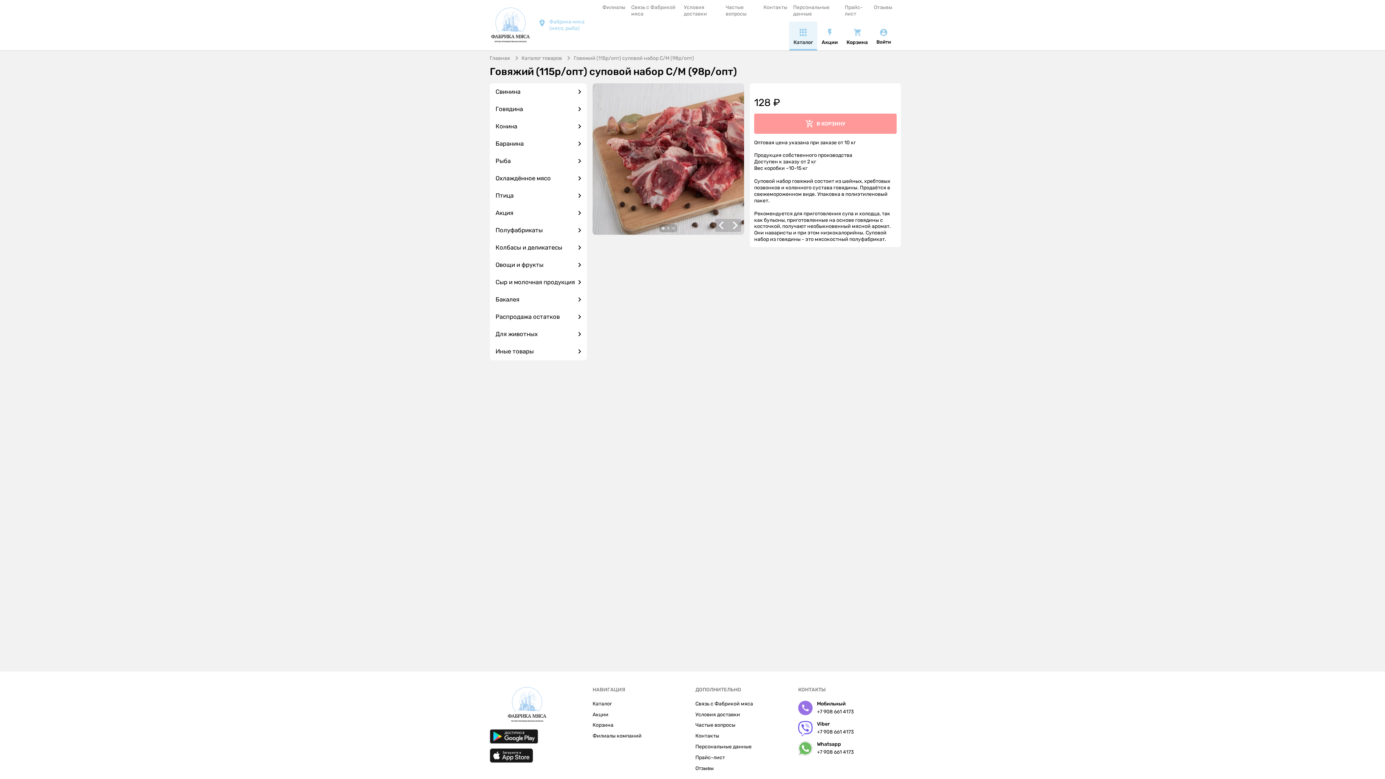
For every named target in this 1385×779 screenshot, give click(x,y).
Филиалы (613, 7)
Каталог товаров (542, 58)
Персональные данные (811, 10)
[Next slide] (734, 225)
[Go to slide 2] (668, 228)
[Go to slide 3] (673, 228)
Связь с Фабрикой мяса (653, 10)
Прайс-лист (854, 10)
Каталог (602, 704)
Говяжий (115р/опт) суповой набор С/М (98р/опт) (634, 58)
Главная (500, 58)
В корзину (831, 124)
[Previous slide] (721, 225)
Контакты (775, 7)
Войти (883, 42)
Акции (600, 715)
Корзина (603, 725)
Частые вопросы (736, 10)
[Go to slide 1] (663, 228)
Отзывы (883, 7)
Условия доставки (695, 10)
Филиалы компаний (617, 736)
